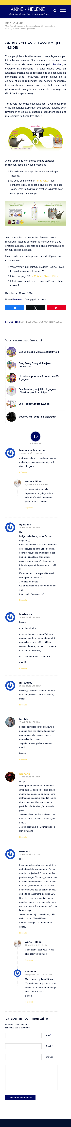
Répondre (23, 472)
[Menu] (61, 11)
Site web (49, 1057)
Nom (48, 1035)
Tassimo (43, 321)
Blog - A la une (14, 23)
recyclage (31, 321)
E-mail (49, 1046)
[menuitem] (53, 11)
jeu (22, 321)
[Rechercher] (53, 11)
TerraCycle (55, 321)
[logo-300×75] (29, 11)
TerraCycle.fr (42, 180)
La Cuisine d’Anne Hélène (45, 276)
